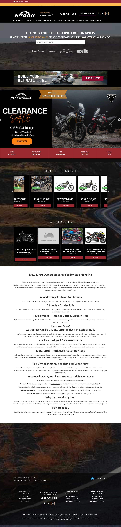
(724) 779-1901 (67, 13)
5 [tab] (61, 126)
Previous (12, 172)
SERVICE (49, 20)
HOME (15, 20)
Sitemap (44, 460)
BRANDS (38, 20)
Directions (23, 460)
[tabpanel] (25, 224)
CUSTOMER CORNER (82, 20)
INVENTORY (31, 20)
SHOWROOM (22, 20)
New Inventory (24, 472)
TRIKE (44, 20)
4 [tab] (59, 126)
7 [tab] (66, 126)
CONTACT (26, 186)
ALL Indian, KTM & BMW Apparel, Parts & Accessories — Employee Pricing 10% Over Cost (60, 4)
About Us (16, 460)
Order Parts (24, 481)
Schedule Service (24, 479)
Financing (24, 476)
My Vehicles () (19, 1)
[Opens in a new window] (98, 13)
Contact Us (37, 460)
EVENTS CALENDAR (96, 20)
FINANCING (71, 20)
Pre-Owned (24, 474)
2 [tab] (54, 126)
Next (108, 172)
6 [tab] (64, 126)
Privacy (30, 460)
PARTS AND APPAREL (60, 20)
